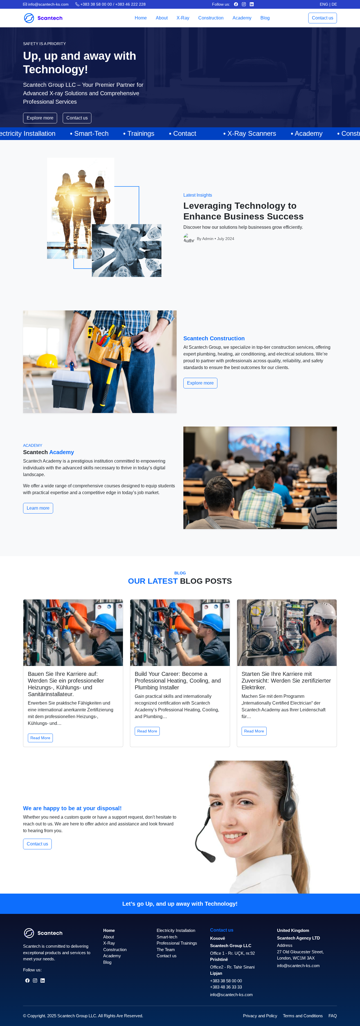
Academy (242, 17)
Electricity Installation (176, 930)
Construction (211, 17)
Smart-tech (167, 936)
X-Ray (183, 17)
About (162, 17)
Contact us (322, 17)
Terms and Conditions (303, 1015)
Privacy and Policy (260, 1015)
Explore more (40, 118)
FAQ (332, 1015)
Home (141, 17)
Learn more (38, 508)
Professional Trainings (177, 943)
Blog (265, 17)
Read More (40, 738)
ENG (324, 4)
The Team (166, 949)
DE (334, 4)
